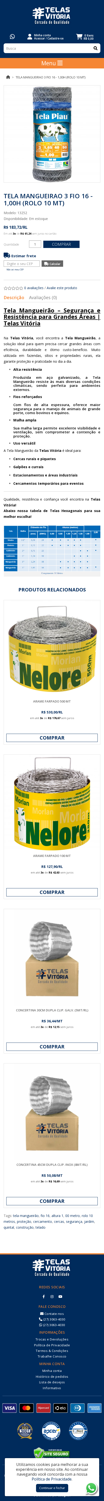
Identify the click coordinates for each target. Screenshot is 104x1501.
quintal (9, 1227)
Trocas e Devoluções (52, 1339)
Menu (49, 63)
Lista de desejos (52, 1382)
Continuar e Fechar (52, 1488)
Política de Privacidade (52, 1345)
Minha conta (52, 1370)
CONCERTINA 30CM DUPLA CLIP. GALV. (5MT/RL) (52, 1010)
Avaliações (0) (43, 297)
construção (25, 1227)
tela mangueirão (26, 1215)
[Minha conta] (29, 36)
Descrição (14, 297)
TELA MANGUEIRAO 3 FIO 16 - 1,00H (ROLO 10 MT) (50, 77)
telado (40, 1227)
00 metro (72, 1215)
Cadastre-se (55, 38)
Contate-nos (54, 1313)
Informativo (52, 1388)
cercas (59, 1221)
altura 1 (57, 1215)
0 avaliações (34, 287)
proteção (24, 1221)
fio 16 (45, 1215)
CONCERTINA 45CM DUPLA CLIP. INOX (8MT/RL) (52, 1164)
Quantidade (11, 244)
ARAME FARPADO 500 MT (52, 701)
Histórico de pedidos (52, 1376)
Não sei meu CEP (15, 269)
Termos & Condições (52, 1351)
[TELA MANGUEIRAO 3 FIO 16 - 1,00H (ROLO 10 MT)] (52, 134)
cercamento (42, 1221)
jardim (89, 1221)
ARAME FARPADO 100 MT (52, 856)
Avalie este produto (62, 287)
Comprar (61, 244)
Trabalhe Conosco (52, 1356)
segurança (74, 1221)
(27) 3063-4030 (53, 1319)
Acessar (39, 38)
